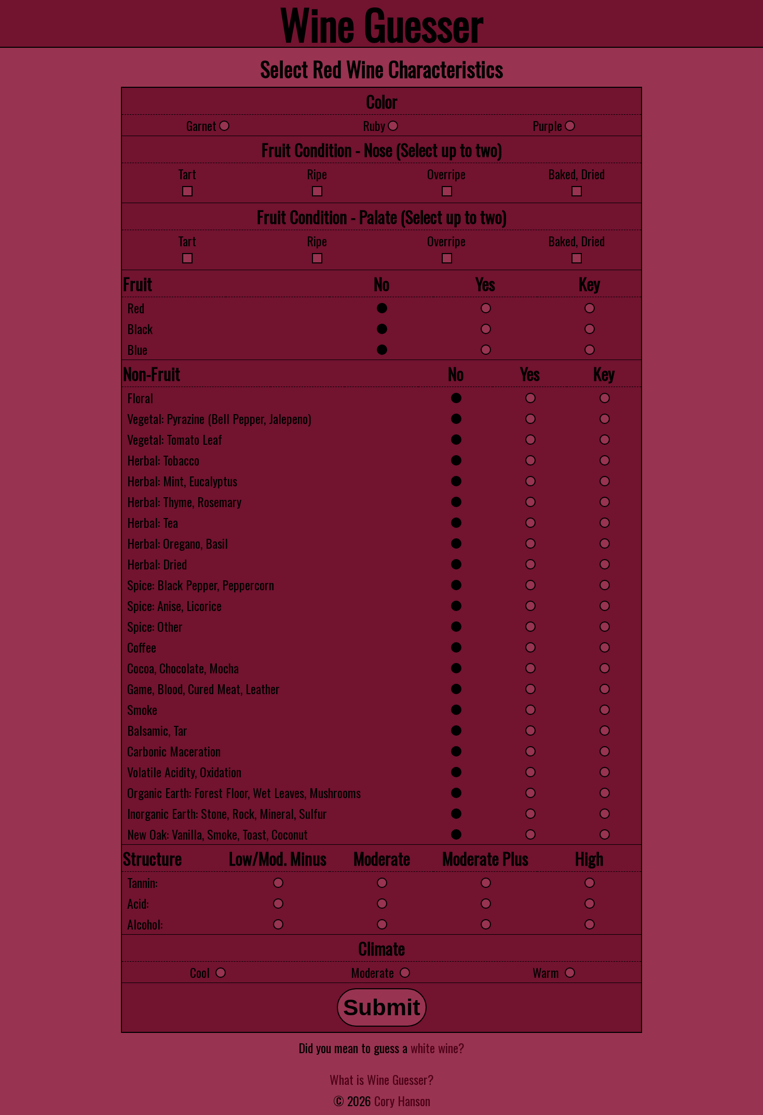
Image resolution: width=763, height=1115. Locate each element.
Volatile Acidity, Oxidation (184, 771)
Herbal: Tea (152, 522)
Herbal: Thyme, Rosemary (184, 501)
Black (140, 328)
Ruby (374, 125)
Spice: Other (155, 626)
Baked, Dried (576, 173)
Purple (547, 125)
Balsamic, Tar (157, 730)
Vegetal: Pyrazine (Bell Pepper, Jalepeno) (219, 418)
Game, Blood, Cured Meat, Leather (203, 688)
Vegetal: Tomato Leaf (174, 439)
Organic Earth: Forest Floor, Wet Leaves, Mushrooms (244, 792)
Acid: (137, 903)
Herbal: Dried (157, 563)
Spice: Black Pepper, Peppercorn (200, 584)
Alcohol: (144, 923)
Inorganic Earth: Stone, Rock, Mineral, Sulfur (227, 813)
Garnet (201, 125)
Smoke (142, 709)
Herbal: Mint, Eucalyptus (182, 480)
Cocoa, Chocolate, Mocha (183, 667)
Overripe (446, 173)
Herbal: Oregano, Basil (177, 543)
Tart (187, 173)
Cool (201, 972)
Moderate (374, 972)
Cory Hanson (402, 1100)
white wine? (438, 1047)
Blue (137, 349)
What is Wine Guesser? (382, 1079)
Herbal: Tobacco (163, 459)
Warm (547, 972)
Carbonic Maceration (174, 750)
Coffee (141, 647)
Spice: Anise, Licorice (174, 605)
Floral (140, 397)
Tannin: (142, 882)
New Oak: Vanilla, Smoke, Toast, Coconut (217, 834)
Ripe (317, 173)
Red (135, 307)
